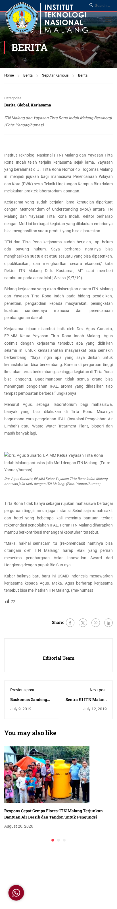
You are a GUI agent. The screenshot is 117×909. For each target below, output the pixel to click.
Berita (28, 75)
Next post (98, 690)
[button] (52, 840)
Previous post (22, 690)
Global (23, 105)
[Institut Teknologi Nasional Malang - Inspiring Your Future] (46, 19)
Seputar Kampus (55, 75)
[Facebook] (70, 622)
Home (9, 75)
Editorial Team (58, 658)
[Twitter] (83, 622)
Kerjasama (41, 105)
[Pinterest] (95, 622)
